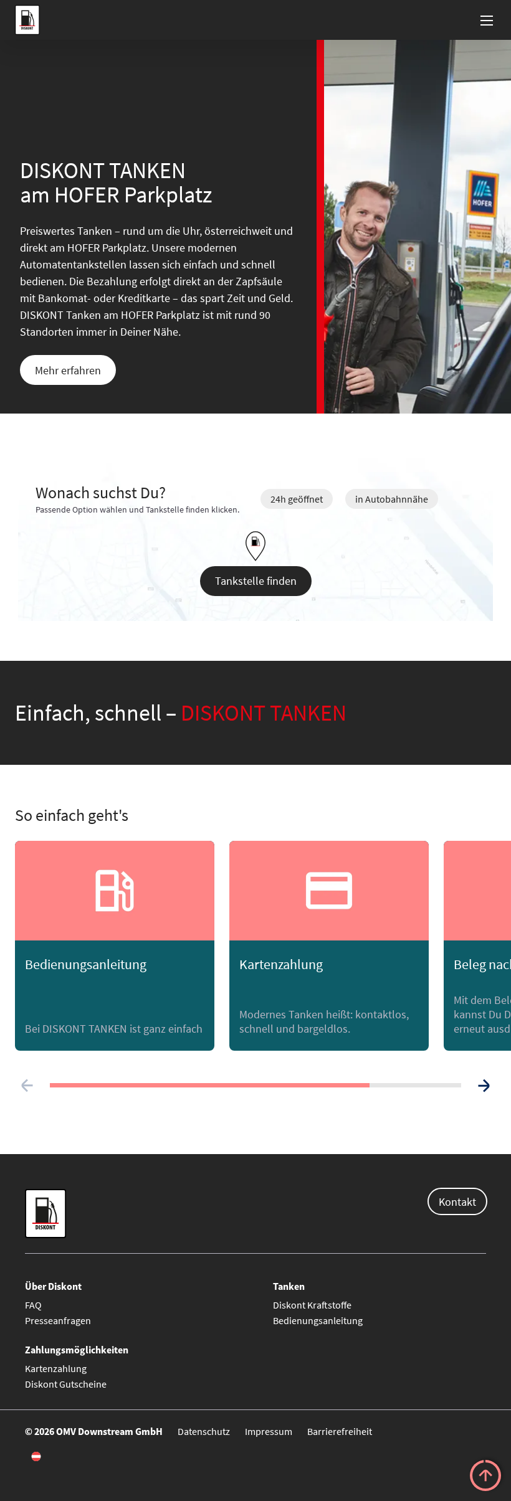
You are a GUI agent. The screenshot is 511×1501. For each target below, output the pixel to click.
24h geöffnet (296, 499)
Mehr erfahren (68, 370)
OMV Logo (25, 20)
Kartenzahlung (56, 1368)
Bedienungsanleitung (318, 1320)
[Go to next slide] (483, 1085)
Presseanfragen (58, 1320)
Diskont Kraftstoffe (312, 1305)
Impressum (268, 1431)
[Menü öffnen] (487, 20)
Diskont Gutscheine (66, 1384)
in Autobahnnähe (391, 499)
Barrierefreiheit (339, 1431)
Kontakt (457, 1202)
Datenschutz (204, 1431)
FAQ (33, 1305)
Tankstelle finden (256, 581)
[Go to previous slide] (27, 1085)
